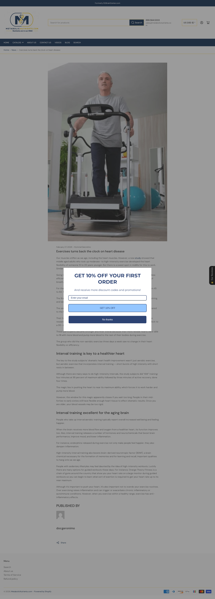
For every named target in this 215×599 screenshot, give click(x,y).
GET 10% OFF (107, 308)
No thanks (107, 319)
